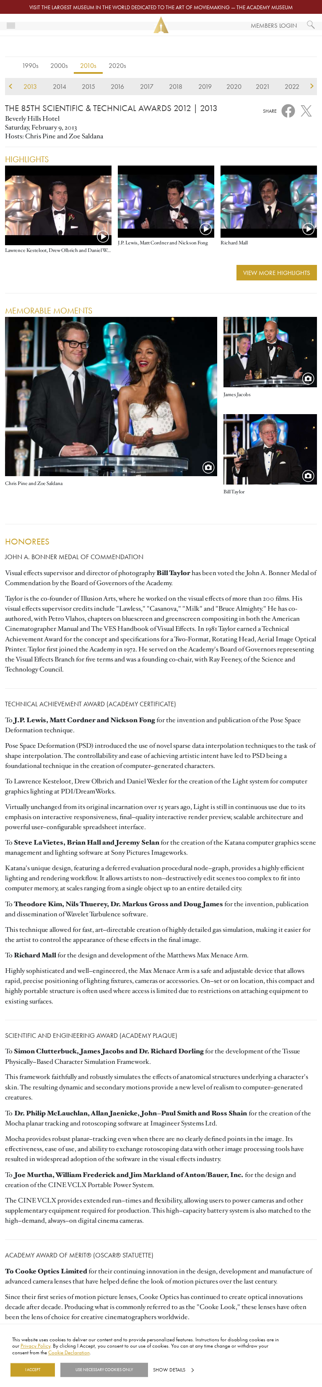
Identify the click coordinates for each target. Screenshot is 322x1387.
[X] (306, 109)
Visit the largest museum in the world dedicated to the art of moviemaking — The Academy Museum (161, 7)
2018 (175, 86)
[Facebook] (288, 110)
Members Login (274, 25)
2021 (263, 86)
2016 (117, 86)
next (311, 86)
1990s (30, 65)
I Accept (32, 1369)
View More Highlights (276, 273)
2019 (205, 86)
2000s (59, 65)
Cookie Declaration (69, 1352)
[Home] (161, 25)
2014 (59, 86)
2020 (234, 86)
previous (10, 86)
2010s (88, 65)
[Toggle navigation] (11, 25)
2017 (146, 86)
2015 (88, 86)
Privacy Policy (35, 1346)
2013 (30, 86)
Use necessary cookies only (104, 1369)
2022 (292, 86)
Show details (169, 1370)
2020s (117, 65)
